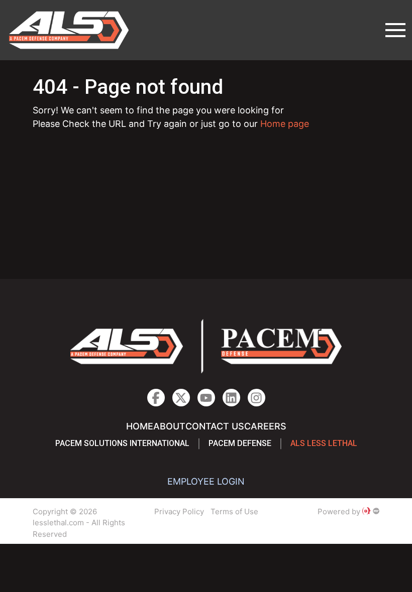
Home (139, 426)
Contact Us (214, 426)
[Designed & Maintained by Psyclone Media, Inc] (366, 511)
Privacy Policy (179, 511)
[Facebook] (156, 397)
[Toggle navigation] (395, 30)
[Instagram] (231, 397)
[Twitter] (181, 397)
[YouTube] (206, 397)
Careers (265, 426)
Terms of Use (234, 511)
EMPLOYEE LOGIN (206, 481)
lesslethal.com (76, 30)
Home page (284, 123)
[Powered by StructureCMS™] (376, 511)
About (169, 426)
